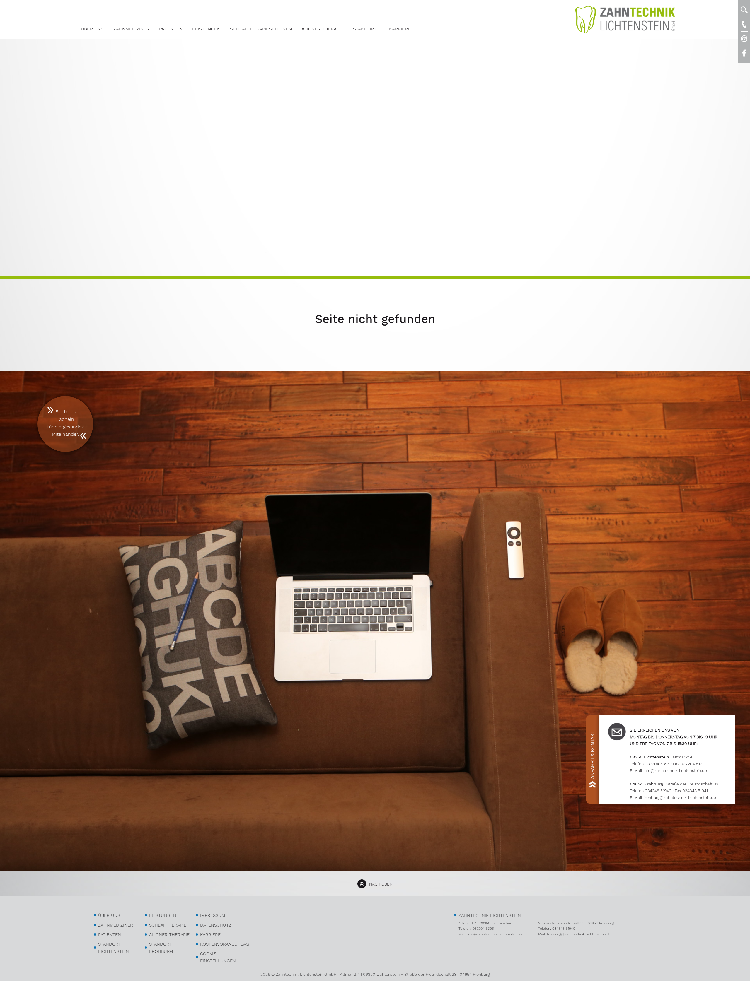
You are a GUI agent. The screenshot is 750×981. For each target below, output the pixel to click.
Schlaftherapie (167, 925)
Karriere (400, 29)
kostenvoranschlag (224, 944)
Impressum (212, 915)
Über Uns (92, 29)
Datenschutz (215, 925)
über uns (109, 915)
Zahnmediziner (131, 29)
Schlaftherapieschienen (261, 29)
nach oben (381, 884)
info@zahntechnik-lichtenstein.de (675, 770)
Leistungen (206, 29)
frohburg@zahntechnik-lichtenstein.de (679, 797)
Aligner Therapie (322, 29)
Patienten (171, 29)
